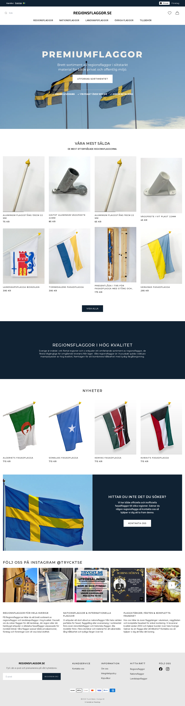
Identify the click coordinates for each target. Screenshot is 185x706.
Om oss (104, 668)
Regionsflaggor (43, 20)
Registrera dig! (52, 676)
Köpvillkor (105, 678)
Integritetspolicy (108, 673)
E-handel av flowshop (92, 702)
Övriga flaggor (124, 20)
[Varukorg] (177, 13)
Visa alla (92, 308)
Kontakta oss (137, 523)
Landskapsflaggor (97, 20)
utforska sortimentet (92, 79)
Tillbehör (146, 20)
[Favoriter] (170, 13)
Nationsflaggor (69, 20)
